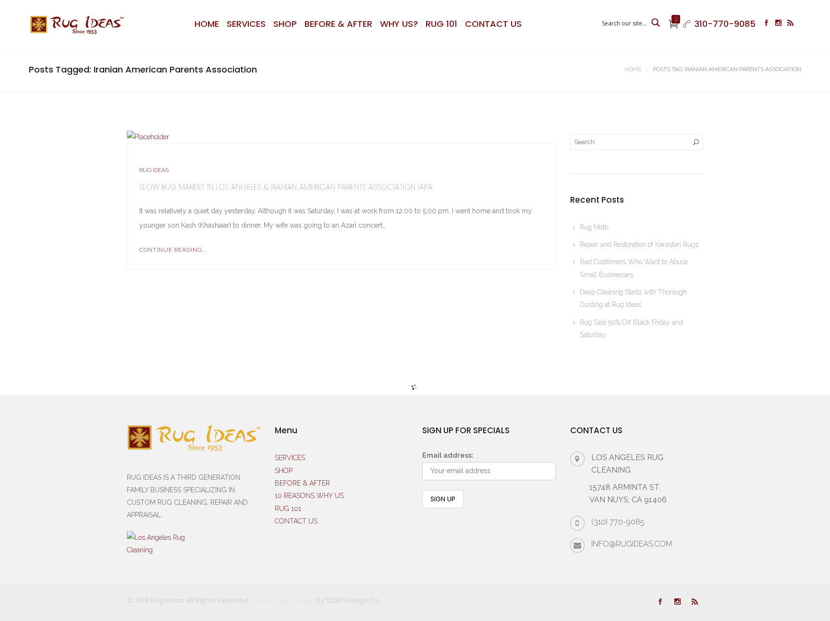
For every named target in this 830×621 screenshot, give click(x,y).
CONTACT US (493, 24)
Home (632, 69)
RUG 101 (441, 24)
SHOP (285, 24)
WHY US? (399, 24)
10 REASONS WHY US (309, 495)
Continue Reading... (172, 249)
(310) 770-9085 (618, 521)
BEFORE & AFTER (338, 24)
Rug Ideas (154, 170)
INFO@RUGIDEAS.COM (631, 543)
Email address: (448, 455)
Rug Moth (594, 227)
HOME (207, 24)
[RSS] (790, 24)
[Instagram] (778, 24)
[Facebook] (766, 24)
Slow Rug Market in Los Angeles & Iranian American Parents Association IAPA (286, 187)
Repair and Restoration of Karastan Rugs (639, 244)
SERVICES (246, 24)
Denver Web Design (283, 600)
